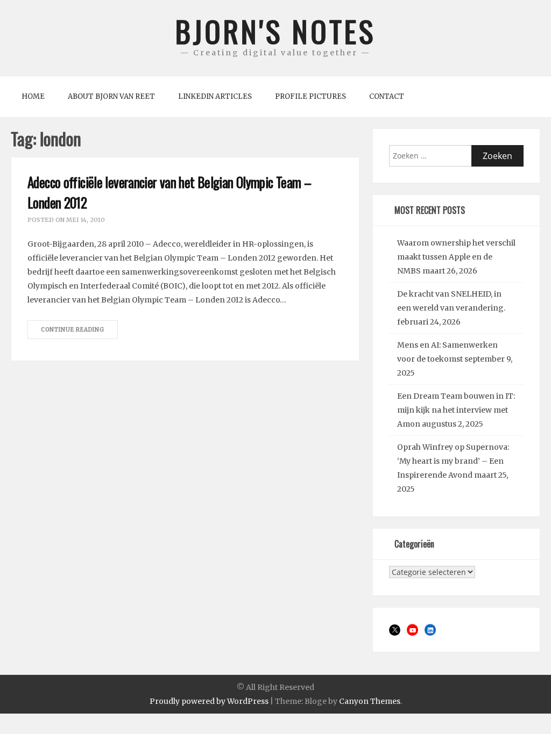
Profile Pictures (310, 96)
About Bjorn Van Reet (111, 96)
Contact (386, 96)
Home (33, 96)
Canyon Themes (369, 701)
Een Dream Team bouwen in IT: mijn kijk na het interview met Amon (456, 410)
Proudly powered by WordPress (209, 701)
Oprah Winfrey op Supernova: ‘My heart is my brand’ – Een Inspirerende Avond (453, 461)
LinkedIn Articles (215, 96)
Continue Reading (72, 329)
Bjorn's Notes (275, 31)
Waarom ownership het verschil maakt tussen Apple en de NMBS (456, 257)
